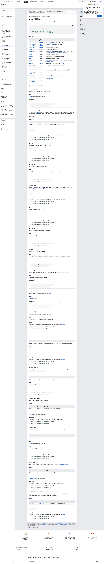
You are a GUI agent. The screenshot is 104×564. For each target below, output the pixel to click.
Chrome (34, 557)
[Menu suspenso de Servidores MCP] (55, 1)
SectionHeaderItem (49, 61)
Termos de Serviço (19, 552)
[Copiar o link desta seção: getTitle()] (36, 270)
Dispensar (93, 16)
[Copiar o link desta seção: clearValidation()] (40, 89)
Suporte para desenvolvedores (21, 551)
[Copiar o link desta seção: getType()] (35, 291)
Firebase (39, 557)
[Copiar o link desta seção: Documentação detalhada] (45, 86)
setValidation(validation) (32, 81)
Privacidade (25, 561)
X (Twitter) (76, 549)
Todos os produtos (33, 1)
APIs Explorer (47, 551)
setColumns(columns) (33, 67)
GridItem (41, 42)
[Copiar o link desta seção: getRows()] (35, 249)
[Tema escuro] (72, 25)
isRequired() (32, 65)
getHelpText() (32, 51)
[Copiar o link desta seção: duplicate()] (37, 143)
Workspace (11, 1)
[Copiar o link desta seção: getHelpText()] (38, 185)
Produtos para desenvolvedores (21, 547)
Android (29, 557)
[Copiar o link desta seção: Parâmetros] (35, 119)
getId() (30, 54)
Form (68, 23)
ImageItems (51, 52)
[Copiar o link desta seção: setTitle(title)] (39, 462)
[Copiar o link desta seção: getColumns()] (37, 164)
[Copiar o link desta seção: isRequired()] (37, 312)
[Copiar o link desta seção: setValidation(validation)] (45, 491)
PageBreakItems (57, 52)
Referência (48, 16)
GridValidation (65, 493)
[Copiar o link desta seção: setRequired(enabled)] (42, 398)
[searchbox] (7, 10)
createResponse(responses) (32, 45)
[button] (7, 18)
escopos (63, 101)
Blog (75, 545)
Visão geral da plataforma (20, 545)
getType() (31, 63)
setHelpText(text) (33, 69)
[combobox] (83, 1)
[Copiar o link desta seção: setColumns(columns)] (41, 333)
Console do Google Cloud (49, 549)
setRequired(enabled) (32, 73)
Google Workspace (37, 16)
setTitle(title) (32, 77)
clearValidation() (33, 42)
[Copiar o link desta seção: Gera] (32, 352)
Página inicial (19, 1)
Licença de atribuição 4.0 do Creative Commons (64, 523)
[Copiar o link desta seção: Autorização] (35, 99)
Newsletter (76, 547)
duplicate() (31, 47)
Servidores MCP (51, 1)
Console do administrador (49, 545)
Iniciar (99, 16)
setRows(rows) (32, 75)
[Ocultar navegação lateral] (13, 562)
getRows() (31, 58)
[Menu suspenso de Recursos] (45, 1)
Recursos (42, 1)
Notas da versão (18, 549)
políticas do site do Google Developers (62, 524)
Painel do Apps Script (48, 547)
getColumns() (32, 49)
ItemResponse (41, 45)
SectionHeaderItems (65, 52)
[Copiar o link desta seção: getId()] (34, 207)
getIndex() (31, 56)
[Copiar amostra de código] (74, 25)
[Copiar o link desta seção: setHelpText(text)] (40, 367)
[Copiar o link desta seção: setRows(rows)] (38, 427)
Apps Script (26, 1)
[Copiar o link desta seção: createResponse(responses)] (45, 110)
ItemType (41, 63)
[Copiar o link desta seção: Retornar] (33, 94)
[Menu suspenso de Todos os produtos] (38, 1)
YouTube (76, 551)
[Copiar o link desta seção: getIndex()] (36, 228)
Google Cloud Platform (47, 557)
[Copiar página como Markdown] (45, 19)
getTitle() (31, 60)
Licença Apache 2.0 (43, 524)
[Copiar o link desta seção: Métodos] (34, 36)
